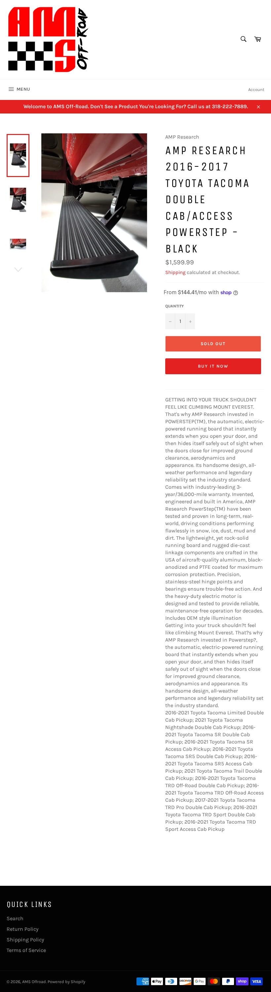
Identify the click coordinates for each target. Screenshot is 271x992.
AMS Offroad (34, 981)
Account (256, 89)
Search (15, 918)
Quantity (174, 306)
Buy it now (213, 366)
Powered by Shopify (66, 981)
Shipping (175, 272)
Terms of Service (26, 950)
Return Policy (22, 929)
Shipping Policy (25, 939)
